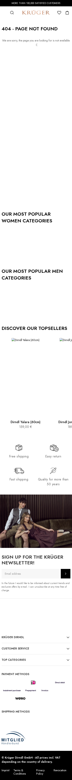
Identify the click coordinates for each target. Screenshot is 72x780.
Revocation (60, 770)
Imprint (5, 770)
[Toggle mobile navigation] (4, 12)
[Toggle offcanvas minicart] (67, 13)
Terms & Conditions (19, 772)
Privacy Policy (40, 772)
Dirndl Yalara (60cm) (25, 422)
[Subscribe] (65, 573)
